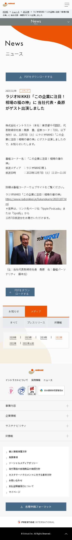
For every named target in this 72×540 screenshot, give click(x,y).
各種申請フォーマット (38, 506)
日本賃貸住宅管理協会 (53, 390)
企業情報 (11, 415)
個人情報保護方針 (18, 451)
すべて (13, 322)
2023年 (26, 11)
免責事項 (13, 457)
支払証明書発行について (21, 486)
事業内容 (11, 405)
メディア (36, 311)
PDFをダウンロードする (38, 77)
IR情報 (58, 322)
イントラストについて (17, 379)
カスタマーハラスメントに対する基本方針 (30, 475)
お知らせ (13, 311)
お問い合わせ (15, 480)
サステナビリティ (16, 426)
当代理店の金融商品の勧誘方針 (24, 469)
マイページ (14, 492)
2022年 (13, 343)
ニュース (15, 11)
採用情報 (35, 379)
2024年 (43, 337)
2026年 (13, 337)
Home (5, 11)
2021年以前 (28, 343)
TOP (66, 534)
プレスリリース (36, 322)
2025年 (28, 337)
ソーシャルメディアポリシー (23, 463)
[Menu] (67, 4)
